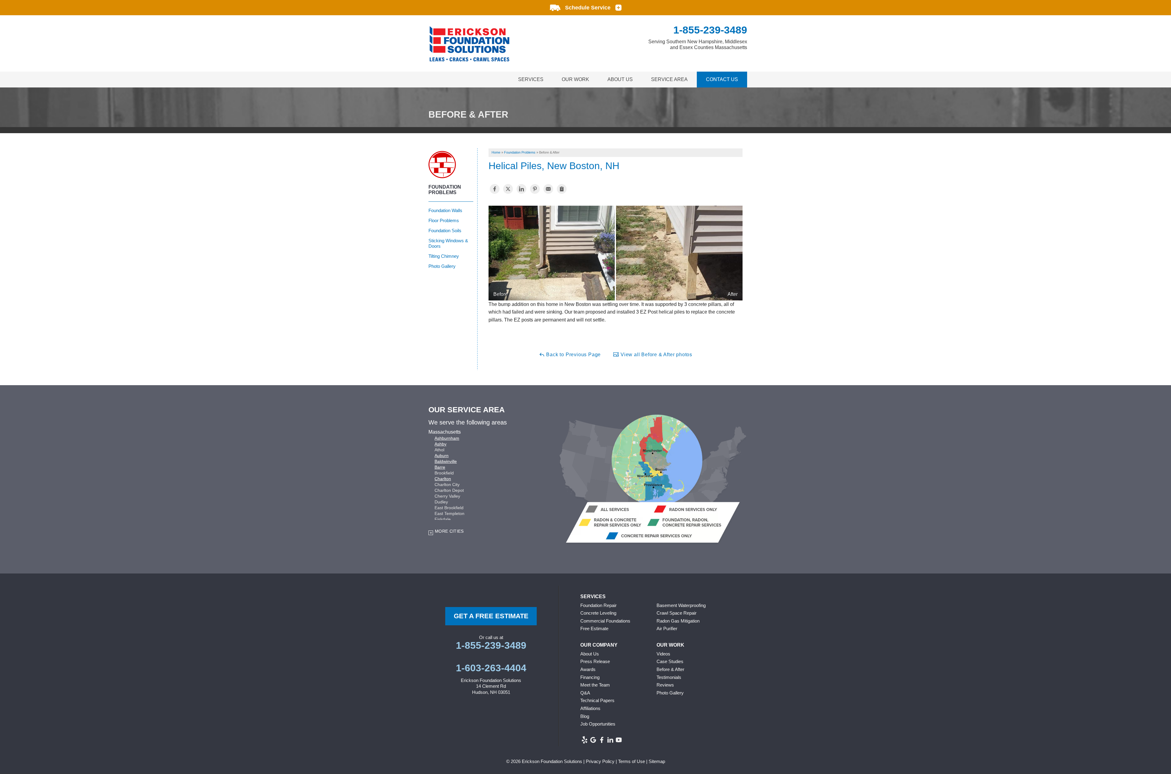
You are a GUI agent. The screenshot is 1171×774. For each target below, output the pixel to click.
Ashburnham (447, 438)
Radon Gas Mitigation (678, 620)
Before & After (670, 669)
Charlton (443, 478)
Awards (588, 669)
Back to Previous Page (573, 354)
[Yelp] (584, 740)
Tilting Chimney (443, 256)
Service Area (669, 79)
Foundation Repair (598, 605)
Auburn (442, 455)
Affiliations (590, 708)
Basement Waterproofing (681, 605)
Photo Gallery (442, 266)
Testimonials (669, 677)
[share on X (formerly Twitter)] (508, 189)
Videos (663, 653)
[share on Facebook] (495, 189)
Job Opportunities (597, 723)
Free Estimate (594, 628)
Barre (440, 467)
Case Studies (670, 661)
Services (530, 79)
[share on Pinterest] (535, 189)
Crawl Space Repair (677, 613)
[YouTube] (618, 740)
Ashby (440, 444)
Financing (590, 677)
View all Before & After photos (655, 354)
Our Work (575, 79)
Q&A (585, 692)
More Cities (449, 531)
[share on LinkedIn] (521, 189)
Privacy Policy (600, 761)
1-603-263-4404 (491, 668)
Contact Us (722, 79)
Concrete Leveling (598, 613)
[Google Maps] (593, 740)
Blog (584, 716)
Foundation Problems (444, 189)
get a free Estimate (491, 616)
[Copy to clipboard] (562, 189)
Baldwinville (446, 461)
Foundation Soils (444, 230)
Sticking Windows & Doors (448, 243)
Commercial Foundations (605, 620)
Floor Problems (443, 220)
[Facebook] (601, 740)
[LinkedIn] (610, 740)
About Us (620, 79)
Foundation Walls (445, 210)
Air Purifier (667, 628)
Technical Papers (597, 700)
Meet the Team (595, 684)
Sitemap (657, 761)
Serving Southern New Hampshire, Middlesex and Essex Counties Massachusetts (697, 44)
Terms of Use (631, 761)
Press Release (595, 661)
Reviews (665, 684)
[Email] (548, 189)
